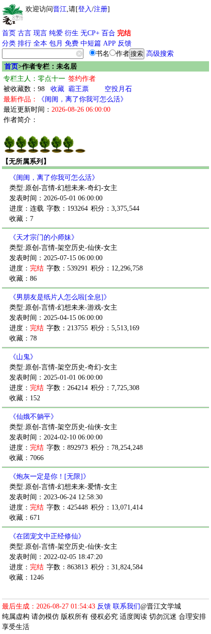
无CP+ (90, 33)
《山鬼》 (23, 357)
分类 (9, 43)
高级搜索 (160, 53)
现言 (40, 33)
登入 (85, 9)
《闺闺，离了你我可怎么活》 (82, 99)
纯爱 (56, 33)
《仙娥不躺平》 (33, 416)
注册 (100, 9)
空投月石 (118, 89)
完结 (124, 33)
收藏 (57, 89)
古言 (24, 33)
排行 (24, 43)
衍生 (72, 33)
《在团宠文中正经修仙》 (47, 536)
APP (109, 43)
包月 (56, 43)
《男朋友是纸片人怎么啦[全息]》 (59, 297)
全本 (40, 43)
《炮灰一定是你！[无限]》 (49, 476)
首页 (9, 33)
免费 (72, 43)
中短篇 (90, 43)
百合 (108, 33)
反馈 (125, 43)
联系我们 (126, 606)
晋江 (60, 9)
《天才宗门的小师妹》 (43, 237)
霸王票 (78, 89)
